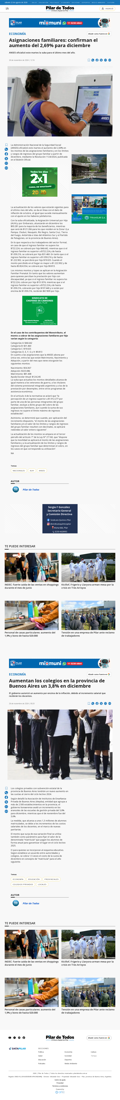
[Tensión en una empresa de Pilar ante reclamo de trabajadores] (88, 615)
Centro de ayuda (60, 1080)
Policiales (54, 2)
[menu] (7, 8)
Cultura (110, 2)
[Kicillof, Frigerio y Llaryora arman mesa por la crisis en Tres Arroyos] (88, 567)
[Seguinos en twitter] (14, 1038)
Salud (34, 2)
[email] (105, 60)
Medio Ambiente (98, 2)
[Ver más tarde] (89, 60)
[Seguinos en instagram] (19, 1038)
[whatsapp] (92, 60)
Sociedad (76, 2)
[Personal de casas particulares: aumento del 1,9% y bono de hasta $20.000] (32, 615)
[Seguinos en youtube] (10, 1038)
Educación (43, 2)
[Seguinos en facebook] (24, 1038)
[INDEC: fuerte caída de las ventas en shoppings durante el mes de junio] (32, 567)
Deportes (86, 2)
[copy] (109, 60)
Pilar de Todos (31, 489)
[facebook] (97, 60)
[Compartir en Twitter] (101, 60)
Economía (65, 2)
